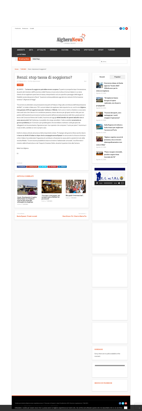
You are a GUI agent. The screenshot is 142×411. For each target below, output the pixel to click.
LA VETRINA (21, 54)
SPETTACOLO (89, 50)
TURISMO (111, 50)
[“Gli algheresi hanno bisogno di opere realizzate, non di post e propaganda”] (99, 99)
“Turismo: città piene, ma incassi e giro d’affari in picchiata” (50, 197)
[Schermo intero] (122, 183)
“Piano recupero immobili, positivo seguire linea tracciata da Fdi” (113, 154)
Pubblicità (18, 28)
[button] (110, 176)
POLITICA (76, 50)
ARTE (31, 50)
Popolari (117, 77)
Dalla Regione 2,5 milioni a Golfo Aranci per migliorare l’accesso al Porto (113, 127)
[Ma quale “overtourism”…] (75, 186)
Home (17, 69)
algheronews (36, 81)
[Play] (97, 183)
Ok (126, 408)
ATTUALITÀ (41, 50)
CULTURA (64, 50)
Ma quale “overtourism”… (75, 195)
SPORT (101, 50)
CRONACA (53, 50)
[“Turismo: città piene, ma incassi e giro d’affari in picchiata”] (51, 186)
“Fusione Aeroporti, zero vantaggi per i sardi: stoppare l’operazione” (112, 115)
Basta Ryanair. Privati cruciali (27, 216)
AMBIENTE (21, 50)
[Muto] (119, 183)
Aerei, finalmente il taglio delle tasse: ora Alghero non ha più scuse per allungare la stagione (27, 199)
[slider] (108, 183)
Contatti (32, 28)
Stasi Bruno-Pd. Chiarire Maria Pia (74, 216)
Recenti (102, 77)
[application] (109, 176)
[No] (139, 408)
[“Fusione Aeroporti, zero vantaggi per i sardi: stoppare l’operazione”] (99, 114)
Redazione (25, 28)
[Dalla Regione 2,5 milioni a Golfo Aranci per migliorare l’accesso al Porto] (99, 126)
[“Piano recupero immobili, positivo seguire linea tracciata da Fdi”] (99, 153)
